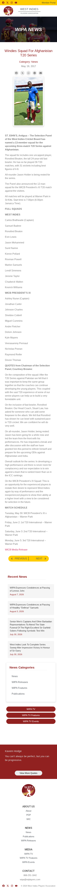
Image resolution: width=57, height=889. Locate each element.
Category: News (28, 61)
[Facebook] (3, 2)
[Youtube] (16, 2)
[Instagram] (11, 2)
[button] (49, 10)
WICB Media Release (16, 549)
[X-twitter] (7, 2)
